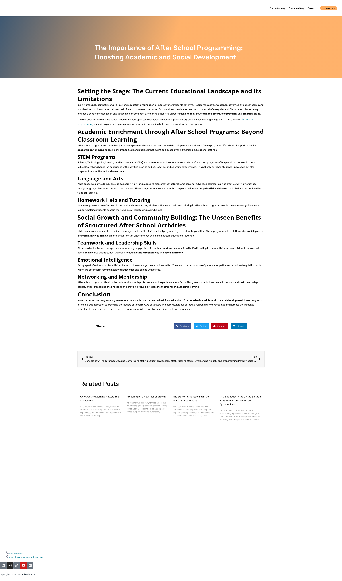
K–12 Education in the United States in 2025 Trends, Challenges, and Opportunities (240, 400)
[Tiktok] (16, 565)
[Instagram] (10, 565)
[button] (182, 326)
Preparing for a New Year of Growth (146, 396)
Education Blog (296, 8)
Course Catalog (277, 8)
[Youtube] (23, 565)
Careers (311, 8)
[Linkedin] (3, 565)
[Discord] (30, 565)
